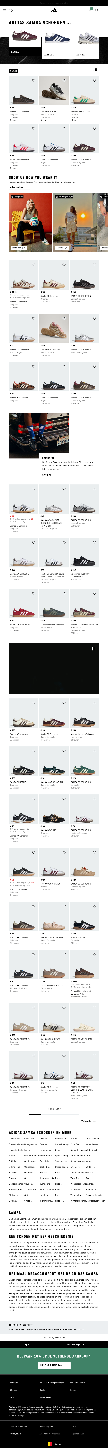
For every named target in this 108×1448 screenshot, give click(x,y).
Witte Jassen (92, 1144)
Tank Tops (75, 1178)
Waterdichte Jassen (76, 1190)
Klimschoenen (47, 1190)
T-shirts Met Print (30, 1190)
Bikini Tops (14, 1167)
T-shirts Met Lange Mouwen (46, 1201)
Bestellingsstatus (77, 1383)
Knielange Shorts (45, 1195)
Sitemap (13, 1390)
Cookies (73, 1427)
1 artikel (59, 248)
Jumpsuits (45, 1184)
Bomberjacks (15, 1190)
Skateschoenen (77, 1156)
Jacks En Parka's (44, 1167)
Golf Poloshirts (29, 1178)
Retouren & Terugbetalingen (52, 1383)
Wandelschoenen (78, 1184)
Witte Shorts (92, 1150)
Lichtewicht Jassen (61, 1139)
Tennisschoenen (78, 1173)
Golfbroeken (30, 1161)
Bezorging (14, 1383)
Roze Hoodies (59, 1184)
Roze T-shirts (59, 1201)
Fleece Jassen (27, 1150)
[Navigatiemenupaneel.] (4, 10)
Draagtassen (30, 1144)
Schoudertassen (78, 1150)
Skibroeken (14, 1195)
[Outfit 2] (75, 222)
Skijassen (44, 1173)
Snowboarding (77, 1161)
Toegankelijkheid (77, 1434)
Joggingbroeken (48, 1178)
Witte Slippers (90, 1161)
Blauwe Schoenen (14, 1178)
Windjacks (75, 1195)
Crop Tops (29, 1139)
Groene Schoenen (44, 1144)
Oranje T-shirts (59, 1150)
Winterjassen (92, 1139)
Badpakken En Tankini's (15, 1139)
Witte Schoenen (90, 1156)
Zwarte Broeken (90, 1173)
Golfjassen (29, 1167)
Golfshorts (29, 1173)
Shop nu (46, 475)
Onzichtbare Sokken (46, 1161)
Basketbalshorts (17, 1144)
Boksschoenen (16, 1184)
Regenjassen (61, 1167)
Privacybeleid (15, 1434)
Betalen (73, 1390)
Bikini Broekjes (13, 1156)
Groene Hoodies (44, 1139)
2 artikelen (16, 248)
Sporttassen (61, 1161)
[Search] (96, 10)
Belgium (58, 1444)
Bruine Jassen (12, 1201)
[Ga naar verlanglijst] (11, 10)
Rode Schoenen (60, 1178)
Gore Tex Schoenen (75, 1144)
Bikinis (12, 1161)
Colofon (43, 1390)
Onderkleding (62, 1144)
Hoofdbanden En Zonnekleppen (47, 1156)
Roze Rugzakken (60, 1190)
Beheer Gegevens (47, 1427)
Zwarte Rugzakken (91, 1184)
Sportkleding (61, 1156)
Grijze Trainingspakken (32, 1201)
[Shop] (54, 11)
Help (12, 1397)
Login (26, 1345)
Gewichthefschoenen (34, 1156)
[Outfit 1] (30, 222)
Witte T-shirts (90, 1167)
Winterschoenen (78, 1201)
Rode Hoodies (59, 1173)
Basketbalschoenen (18, 1150)
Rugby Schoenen (75, 1139)
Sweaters (75, 1167)
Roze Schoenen (60, 1195)
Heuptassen (45, 1150)
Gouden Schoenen (29, 1184)
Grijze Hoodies (28, 1195)
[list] (49, 71)
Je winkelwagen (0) (75, 1345)
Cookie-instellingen (18, 1427)
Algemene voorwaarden (50, 1434)
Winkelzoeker (45, 1397)
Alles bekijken (16, 187)
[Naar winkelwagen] (103, 10)
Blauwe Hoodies (13, 1173)
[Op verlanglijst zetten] (34, 81)
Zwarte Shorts (89, 1178)
